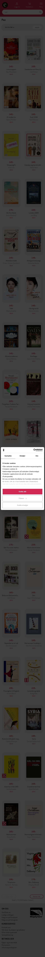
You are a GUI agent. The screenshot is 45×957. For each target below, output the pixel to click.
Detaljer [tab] (22, 456)
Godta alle (22, 491)
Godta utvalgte (22, 505)
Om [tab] (37, 456)
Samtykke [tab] (8, 456)
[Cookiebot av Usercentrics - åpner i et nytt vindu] (33, 450)
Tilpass (21, 498)
